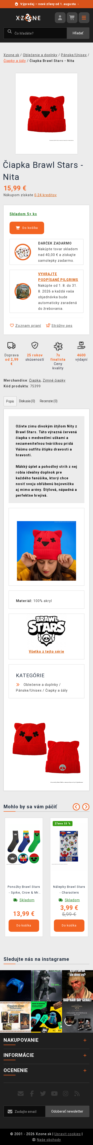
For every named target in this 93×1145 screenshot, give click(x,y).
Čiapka (35, 380)
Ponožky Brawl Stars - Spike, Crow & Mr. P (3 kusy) (24, 890)
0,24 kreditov (45, 195)
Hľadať (78, 33)
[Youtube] (54, 1093)
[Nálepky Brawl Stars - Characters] (69, 846)
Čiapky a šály (56, 690)
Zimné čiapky (54, 380)
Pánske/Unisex (29, 690)
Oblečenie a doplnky (41, 685)
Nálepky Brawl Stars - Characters (69, 889)
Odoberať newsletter (67, 1111)
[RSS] (77, 1093)
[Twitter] (43, 1093)
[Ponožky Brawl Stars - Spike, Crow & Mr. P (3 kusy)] (24, 846)
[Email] (20, 1093)
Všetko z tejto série (46, 651)
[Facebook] (32, 1093)
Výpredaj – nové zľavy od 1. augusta (49, 4)
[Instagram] (65, 1093)
